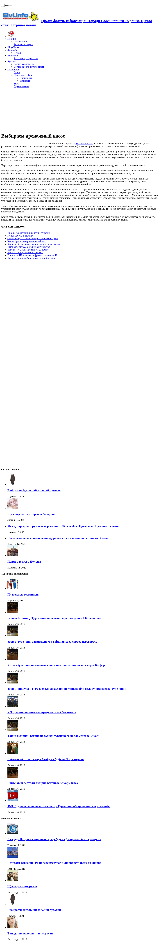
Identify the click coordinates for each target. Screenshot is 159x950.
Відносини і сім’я (23, 75)
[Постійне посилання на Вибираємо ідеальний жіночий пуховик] (12, 484)
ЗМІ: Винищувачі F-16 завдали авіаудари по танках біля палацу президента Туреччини (66, 688)
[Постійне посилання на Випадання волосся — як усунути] (12, 927)
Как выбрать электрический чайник (26, 241)
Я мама (17, 52)
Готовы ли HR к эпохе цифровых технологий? (32, 255)
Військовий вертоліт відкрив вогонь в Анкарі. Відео (42, 782)
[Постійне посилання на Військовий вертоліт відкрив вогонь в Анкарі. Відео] (12, 776)
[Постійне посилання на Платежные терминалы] (12, 588)
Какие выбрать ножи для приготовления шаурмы (33, 244)
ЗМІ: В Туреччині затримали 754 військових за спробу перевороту (52, 641)
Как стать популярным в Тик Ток (25, 252)
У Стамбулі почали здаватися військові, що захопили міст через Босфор (56, 665)
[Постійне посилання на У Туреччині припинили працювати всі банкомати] (12, 706)
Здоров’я (12, 50)
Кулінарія (25, 80)
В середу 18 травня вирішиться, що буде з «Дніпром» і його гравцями (54, 839)
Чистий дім (26, 78)
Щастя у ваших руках (22, 886)
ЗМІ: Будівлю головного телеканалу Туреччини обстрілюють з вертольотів (58, 806)
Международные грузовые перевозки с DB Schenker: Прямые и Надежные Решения (63, 526)
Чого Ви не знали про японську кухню (28, 249)
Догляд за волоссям (24, 64)
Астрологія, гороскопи (26, 58)
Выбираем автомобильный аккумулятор (28, 247)
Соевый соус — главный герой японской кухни (32, 238)
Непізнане (12, 55)
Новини (11, 38)
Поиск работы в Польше (20, 235)
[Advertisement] (79, 109)
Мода (16, 83)
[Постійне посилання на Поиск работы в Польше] (12, 555)
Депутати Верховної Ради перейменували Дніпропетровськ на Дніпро (54, 862)
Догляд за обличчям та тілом (29, 66)
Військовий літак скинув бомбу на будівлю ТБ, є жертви (45, 759)
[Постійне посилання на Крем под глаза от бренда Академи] (12, 508)
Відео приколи (21, 86)
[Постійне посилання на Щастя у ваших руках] (12, 880)
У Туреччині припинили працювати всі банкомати (41, 712)
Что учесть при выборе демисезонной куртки (31, 258)
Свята (17, 72)
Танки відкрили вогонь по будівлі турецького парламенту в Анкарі (53, 735)
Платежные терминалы (23, 594)
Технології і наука (23, 44)
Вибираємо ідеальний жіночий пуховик (28, 233)
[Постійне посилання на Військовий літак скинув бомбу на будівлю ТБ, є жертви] (12, 753)
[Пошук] (2, 6)
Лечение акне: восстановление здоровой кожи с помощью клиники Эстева (57, 538)
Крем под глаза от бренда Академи (31, 514)
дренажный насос (83, 143)
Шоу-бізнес (13, 47)
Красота (11, 61)
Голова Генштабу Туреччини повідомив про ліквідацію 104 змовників (54, 618)
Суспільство (20, 41)
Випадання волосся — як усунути (30, 933)
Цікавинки (13, 69)
